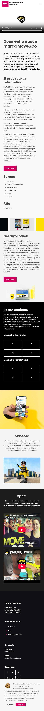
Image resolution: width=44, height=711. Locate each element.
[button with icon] (7, 672)
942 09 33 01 (9, 652)
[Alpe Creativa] (12, 4)
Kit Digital (11, 627)
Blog (9, 631)
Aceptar (20, 705)
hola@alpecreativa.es (13, 658)
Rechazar (10, 705)
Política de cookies (18, 698)
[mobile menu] (41, 4)
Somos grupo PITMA (15, 635)
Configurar (16, 700)
